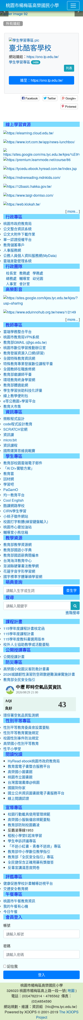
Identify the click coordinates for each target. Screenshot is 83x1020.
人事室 (11, 284)
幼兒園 (38, 278)
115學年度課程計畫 (18, 634)
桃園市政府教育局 (17, 223)
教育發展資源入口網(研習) (23, 353)
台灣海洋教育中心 (17, 560)
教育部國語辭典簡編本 (21, 555)
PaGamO (10, 489)
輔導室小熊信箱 (15, 532)
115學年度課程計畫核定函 (24, 628)
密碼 (6, 945)
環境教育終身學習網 (19, 380)
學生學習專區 (19, 62)
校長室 (11, 273)
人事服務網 (12, 250)
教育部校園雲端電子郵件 (22, 463)
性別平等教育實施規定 (21, 733)
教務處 (24, 273)
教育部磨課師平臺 (17, 374)
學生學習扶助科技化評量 (22, 390)
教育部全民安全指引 (19, 679)
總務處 (11, 278)
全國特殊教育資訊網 (19, 358)
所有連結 (13, 23)
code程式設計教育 (17, 424)
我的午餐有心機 (15, 906)
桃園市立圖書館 (20, 777)
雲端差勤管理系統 (17, 261)
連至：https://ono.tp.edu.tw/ (41, 80)
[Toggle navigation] (73, 5)
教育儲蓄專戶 (14, 245)
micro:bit (10, 440)
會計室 (24, 284)
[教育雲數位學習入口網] (28, 133)
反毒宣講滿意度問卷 (24, 867)
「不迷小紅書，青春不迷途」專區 (34, 846)
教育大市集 (12, 406)
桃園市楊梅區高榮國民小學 (32, 5)
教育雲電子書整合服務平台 (29, 766)
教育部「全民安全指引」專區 (31, 857)
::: (4, 18)
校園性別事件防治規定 (21, 738)
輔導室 (24, 278)
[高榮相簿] (41, 301)
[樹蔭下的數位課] (39, 312)
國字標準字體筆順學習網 (22, 576)
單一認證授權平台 (17, 239)
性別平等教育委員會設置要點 (26, 727)
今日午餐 (10, 911)
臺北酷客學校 (30, 48)
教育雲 (8, 473)
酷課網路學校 (14, 505)
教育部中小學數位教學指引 (29, 851)
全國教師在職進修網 (19, 369)
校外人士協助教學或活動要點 (26, 644)
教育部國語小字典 (17, 550)
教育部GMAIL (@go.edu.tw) (25, 342)
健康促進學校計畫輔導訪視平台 (28, 883)
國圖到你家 (16, 788)
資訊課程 (10, 445)
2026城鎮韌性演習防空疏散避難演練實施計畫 (39, 674)
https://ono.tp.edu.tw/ (43, 57)
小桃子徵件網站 (15, 516)
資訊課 (8, 434)
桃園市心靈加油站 (17, 527)
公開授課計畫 (14, 656)
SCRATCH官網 (15, 429)
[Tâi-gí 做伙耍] (28, 195)
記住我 (12, 966)
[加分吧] (37, 160)
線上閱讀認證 (18, 798)
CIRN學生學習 (14, 511)
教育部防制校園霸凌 (24, 825)
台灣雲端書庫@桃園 (24, 782)
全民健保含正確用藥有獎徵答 (31, 862)
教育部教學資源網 (17, 544)
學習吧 (8, 484)
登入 (41, 974)
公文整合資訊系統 (17, 229)
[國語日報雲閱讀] (31, 178)
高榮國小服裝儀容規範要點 (29, 819)
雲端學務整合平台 (17, 331)
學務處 (38, 273)
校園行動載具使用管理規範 (29, 814)
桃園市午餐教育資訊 (19, 901)
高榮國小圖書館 (20, 772)
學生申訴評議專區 (22, 841)
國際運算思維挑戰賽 (19, 450)
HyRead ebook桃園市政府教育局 (34, 761)
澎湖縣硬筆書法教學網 (21, 566)
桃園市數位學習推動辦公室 (24, 347)
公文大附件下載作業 (19, 234)
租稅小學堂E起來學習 (25, 835)
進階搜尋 (73, 612)
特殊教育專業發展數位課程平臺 (28, 364)
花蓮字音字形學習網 (19, 571)
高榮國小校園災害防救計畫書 (26, 669)
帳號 (6, 925)
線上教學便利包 (15, 396)
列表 (69, 68)
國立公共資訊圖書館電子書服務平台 (36, 793)
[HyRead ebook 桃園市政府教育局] (40, 169)
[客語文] (27, 186)
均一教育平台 (14, 495)
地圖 (71, 990)
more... (72, 211)
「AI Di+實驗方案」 (18, 468)
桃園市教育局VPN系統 (21, 337)
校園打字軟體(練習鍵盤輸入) (25, 521)
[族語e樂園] (21, 204)
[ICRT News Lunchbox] (39, 142)
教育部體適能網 (15, 385)
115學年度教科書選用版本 (24, 639)
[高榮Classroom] (41, 153)
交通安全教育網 (15, 889)
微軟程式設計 (14, 418)
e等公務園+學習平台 (19, 401)
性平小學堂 (12, 749)
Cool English (13, 500)
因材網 (8, 479)
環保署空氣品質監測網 (21, 715)
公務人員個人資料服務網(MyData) (30, 255)
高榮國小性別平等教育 (21, 743)
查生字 (71, 590)
